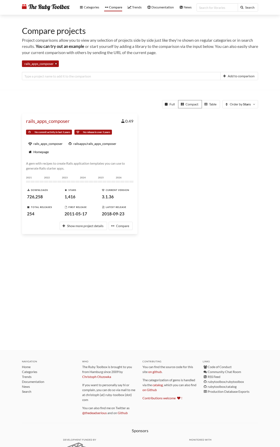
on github (155, 372)
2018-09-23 (113, 213)
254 (30, 213)
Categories (29, 372)
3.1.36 (108, 196)
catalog (158, 385)
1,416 (70, 196)
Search (26, 391)
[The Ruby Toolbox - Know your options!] (45, 7)
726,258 (35, 196)
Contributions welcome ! (162, 398)
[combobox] (121, 76)
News (26, 386)
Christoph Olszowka (96, 377)
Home (26, 367)
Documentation (33, 381)
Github (123, 413)
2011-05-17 (76, 213)
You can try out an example (60, 46)
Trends (27, 377)
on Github (149, 390)
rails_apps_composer (48, 121)
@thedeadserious (94, 413)
